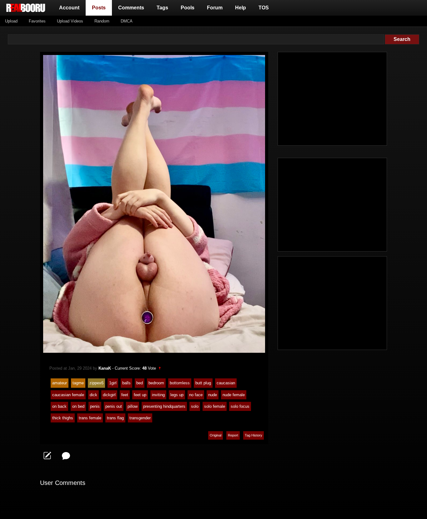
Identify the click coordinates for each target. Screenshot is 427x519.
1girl (113, 383)
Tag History (253, 435)
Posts (100, 7)
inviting (158, 394)
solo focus (240, 406)
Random (101, 21)
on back (59, 406)
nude (212, 394)
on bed (78, 406)
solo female (214, 406)
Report (233, 435)
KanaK (104, 368)
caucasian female (68, 394)
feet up (140, 394)
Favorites (37, 21)
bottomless (180, 383)
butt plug (203, 383)
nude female (234, 394)
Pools (187, 7)
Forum (215, 7)
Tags (162, 7)
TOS (264, 7)
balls (126, 383)
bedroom (156, 383)
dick (93, 394)
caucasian (226, 383)
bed (139, 383)
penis (95, 406)
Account (69, 7)
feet (124, 394)
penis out (113, 406)
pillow (133, 406)
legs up (176, 394)
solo (194, 406)
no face (196, 394)
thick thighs (62, 418)
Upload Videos (70, 21)
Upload (11, 21)
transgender (140, 418)
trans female (90, 418)
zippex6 (96, 383)
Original (215, 435)
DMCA (127, 21)
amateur (59, 383)
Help (240, 7)
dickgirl (109, 394)
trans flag (115, 418)
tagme (78, 383)
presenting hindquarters (164, 406)
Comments (131, 7)
